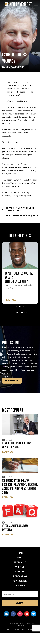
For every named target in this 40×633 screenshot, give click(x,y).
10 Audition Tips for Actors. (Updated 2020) (17, 445)
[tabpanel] (20, 273)
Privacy (17, 629)
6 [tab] (23, 306)
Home (20, 553)
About (20, 557)
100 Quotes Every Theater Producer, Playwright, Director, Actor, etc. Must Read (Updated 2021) (20, 487)
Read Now (10, 300)
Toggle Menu (36, 4)
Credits (30, 629)
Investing (20, 571)
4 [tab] (20, 306)
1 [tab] (16, 306)
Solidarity (10, 629)
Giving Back (20, 581)
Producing (20, 562)
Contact (20, 585)
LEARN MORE (12, 380)
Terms (24, 629)
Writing (20, 567)
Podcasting (20, 576)
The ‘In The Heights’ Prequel (20, 215)
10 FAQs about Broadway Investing (15, 528)
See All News (20, 312)
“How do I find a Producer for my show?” (19, 209)
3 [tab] (19, 306)
